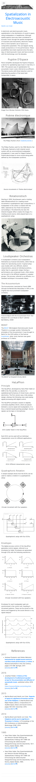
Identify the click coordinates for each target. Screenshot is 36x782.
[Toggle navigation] (3, 3)
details (7, 668)
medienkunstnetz (26, 141)
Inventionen (5, 336)
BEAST (6, 328)
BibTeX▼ (14, 668)
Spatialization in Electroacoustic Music (18, 18)
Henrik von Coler (6, 26)
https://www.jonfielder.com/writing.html (18, 686)
